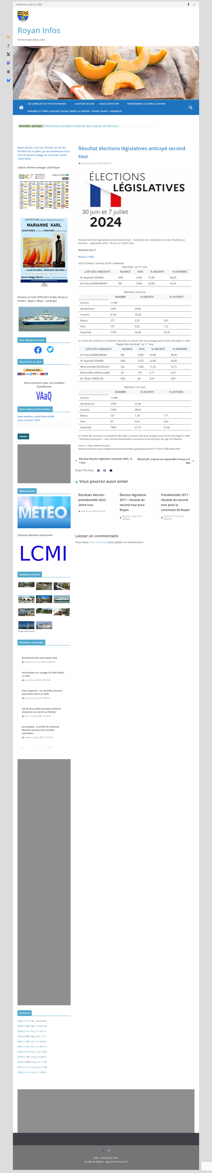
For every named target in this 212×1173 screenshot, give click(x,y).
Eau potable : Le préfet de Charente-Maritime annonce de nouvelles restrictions (41, 730)
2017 (20, 1067)
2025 (20, 1026)
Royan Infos (39, 30)
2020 (20, 1051)
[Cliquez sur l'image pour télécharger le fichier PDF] (44, 174)
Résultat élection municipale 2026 (39, 657)
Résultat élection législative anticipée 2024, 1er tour (105, 460)
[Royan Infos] (106, 48)
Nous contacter (109, 103)
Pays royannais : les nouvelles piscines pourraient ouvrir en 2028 (42, 692)
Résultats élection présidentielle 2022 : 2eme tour (92, 500)
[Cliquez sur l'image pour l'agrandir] (44, 216)
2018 (20, 1062)
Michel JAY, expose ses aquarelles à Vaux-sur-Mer (164, 461)
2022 (20, 1041)
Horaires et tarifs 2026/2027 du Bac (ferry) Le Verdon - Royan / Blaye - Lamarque (74, 111)
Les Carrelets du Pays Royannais (46, 103)
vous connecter (98, 542)
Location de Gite (84, 103)
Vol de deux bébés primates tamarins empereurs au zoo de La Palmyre (41, 710)
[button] (68, 104)
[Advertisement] (43, 463)
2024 (20, 1031)
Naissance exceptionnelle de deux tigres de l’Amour (81, 125)
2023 (20, 1036)
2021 (20, 1046)
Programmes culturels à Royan (146, 103)
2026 (20, 1020)
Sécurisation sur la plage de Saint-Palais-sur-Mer (43, 674)
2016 (20, 1072)
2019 (20, 1056)
